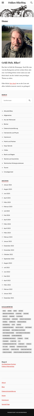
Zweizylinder (7, 352)
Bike (4, 310)
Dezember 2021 (9, 298)
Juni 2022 (7, 272)
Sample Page (6, 404)
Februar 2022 (8, 289)
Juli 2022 (7, 267)
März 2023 (7, 232)
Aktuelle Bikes (8, 111)
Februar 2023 (8, 237)
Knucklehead (22, 321)
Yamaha (12, 346)
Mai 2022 (7, 276)
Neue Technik (8, 146)
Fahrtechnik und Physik (11, 133)
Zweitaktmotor (26, 349)
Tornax (20, 338)
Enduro (12, 316)
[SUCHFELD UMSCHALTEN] (31, 2)
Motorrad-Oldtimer (18, 330)
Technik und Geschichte (11, 159)
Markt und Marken (10, 141)
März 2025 (7, 202)
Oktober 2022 (8, 254)
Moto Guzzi (19, 327)
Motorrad (6, 330)
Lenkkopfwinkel (8, 327)
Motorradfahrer (8, 332)
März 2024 (7, 224)
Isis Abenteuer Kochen (9, 364)
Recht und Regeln (9, 154)
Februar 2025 (8, 206)
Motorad (28, 327)
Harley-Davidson (25, 319)
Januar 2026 (8, 185)
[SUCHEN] (29, 100)
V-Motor (13, 341)
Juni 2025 (7, 193)
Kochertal (6, 324)
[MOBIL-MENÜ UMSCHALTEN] (3, 2)
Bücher (6, 124)
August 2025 (8, 189)
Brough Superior (8, 313)
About (4, 382)
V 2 (19, 341)
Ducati (5, 316)
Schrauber (6, 335)
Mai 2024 (7, 215)
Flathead (19, 316)
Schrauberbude (17, 335)
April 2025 (7, 198)
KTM (13, 324)
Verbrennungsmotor (9, 343)
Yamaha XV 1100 (22, 346)
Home (5, 21)
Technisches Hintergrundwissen (14, 163)
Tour (26, 338)
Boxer (21, 310)
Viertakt (21, 343)
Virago (29, 343)
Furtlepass (6, 319)
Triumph (5, 341)
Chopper (18, 313)
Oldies (6, 150)
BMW (15, 310)
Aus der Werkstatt (9, 119)
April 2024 (7, 219)
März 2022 (7, 285)
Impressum (7, 137)
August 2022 (8, 263)
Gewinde (15, 319)
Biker (9, 310)
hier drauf (13, 83)
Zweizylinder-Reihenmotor (22, 352)
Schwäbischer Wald (9, 338)
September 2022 (9, 259)
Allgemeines (8, 115)
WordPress (23, 412)
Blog (3, 387)
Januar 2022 (8, 293)
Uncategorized (8, 172)
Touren (6, 167)
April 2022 (7, 280)
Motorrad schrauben (23, 332)
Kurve (19, 324)
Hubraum (12, 321)
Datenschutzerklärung (11, 128)
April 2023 (7, 228)
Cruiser (26, 313)
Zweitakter (15, 349)
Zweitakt (6, 349)
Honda (5, 321)
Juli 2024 (7, 211)
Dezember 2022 (9, 246)
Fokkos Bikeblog (17, 2)
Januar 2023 (8, 241)
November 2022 (9, 250)
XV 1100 (5, 346)
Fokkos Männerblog (8, 366)
